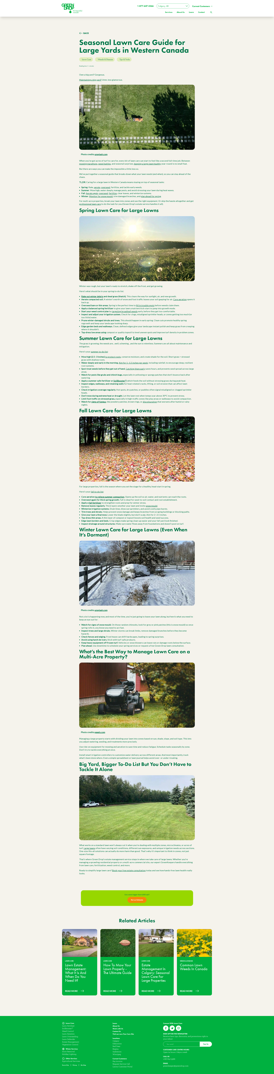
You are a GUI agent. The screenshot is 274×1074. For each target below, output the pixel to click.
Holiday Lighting (69, 1054)
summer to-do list (99, 351)
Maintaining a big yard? (90, 79)
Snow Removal (68, 1052)
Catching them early (135, 368)
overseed (105, 187)
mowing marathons (88, 163)
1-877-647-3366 (145, 6)
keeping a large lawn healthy (147, 163)
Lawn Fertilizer (68, 1026)
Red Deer (116, 1046)
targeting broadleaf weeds (125, 311)
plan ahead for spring (151, 196)
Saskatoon (117, 1052)
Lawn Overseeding (70, 1037)
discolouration (150, 401)
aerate (97, 187)
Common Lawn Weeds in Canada (193, 967)
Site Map (83, 1065)
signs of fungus (98, 401)
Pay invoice (117, 1061)
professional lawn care (90, 204)
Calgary (116, 1041)
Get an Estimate (137, 900)
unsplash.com (101, 154)
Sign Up (205, 1044)
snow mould (151, 505)
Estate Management (70, 1042)
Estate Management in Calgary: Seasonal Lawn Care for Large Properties (156, 973)
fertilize (113, 193)
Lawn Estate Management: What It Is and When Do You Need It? (75, 973)
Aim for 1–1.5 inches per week (133, 362)
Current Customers (201, 6)
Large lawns (89, 848)
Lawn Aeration (68, 1034)
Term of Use (65, 1065)
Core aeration (180, 299)
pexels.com (100, 732)
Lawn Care (86, 59)
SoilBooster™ (67, 1029)
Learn (191, 12)
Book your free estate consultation (129, 870)
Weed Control (68, 1031)
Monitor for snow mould (101, 196)
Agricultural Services (71, 1061)
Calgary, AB (163, 6)
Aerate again (92, 193)
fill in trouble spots (145, 305)
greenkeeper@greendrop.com (175, 1066)
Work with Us (118, 1029)
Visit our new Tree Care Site (123, 1034)
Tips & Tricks (125, 59)
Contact (201, 12)
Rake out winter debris (92, 296)
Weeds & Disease (105, 59)
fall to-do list (97, 491)
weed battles (104, 163)
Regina (115, 1049)
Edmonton (117, 1044)
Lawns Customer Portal (122, 1067)
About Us (116, 1026)
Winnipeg (117, 1054)
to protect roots (113, 356)
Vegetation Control (70, 1045)
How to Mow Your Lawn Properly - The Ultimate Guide (117, 969)
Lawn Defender (68, 1039)
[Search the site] (211, 12)
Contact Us (117, 1031)
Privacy (75, 1065)
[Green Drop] (72, 8)
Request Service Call (121, 1064)
